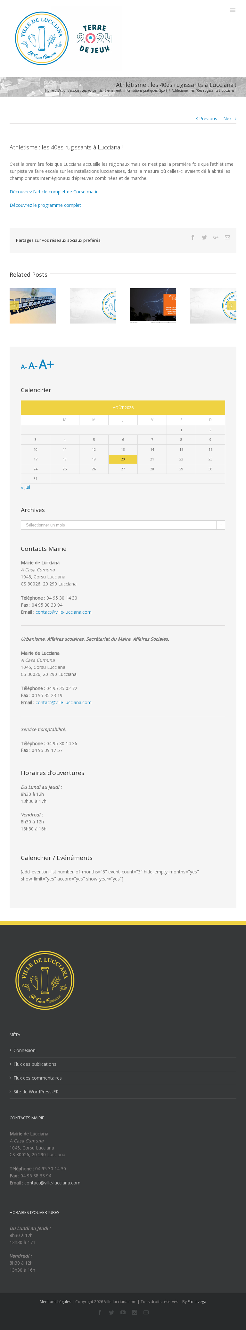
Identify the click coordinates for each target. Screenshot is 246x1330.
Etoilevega (197, 1301)
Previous (208, 118)
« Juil (25, 487)
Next (228, 118)
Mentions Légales (55, 1301)
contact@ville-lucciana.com (64, 612)
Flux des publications (34, 1064)
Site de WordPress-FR (36, 1092)
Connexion (24, 1050)
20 (123, 459)
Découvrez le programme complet (45, 205)
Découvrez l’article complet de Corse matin (54, 192)
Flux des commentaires (37, 1078)
